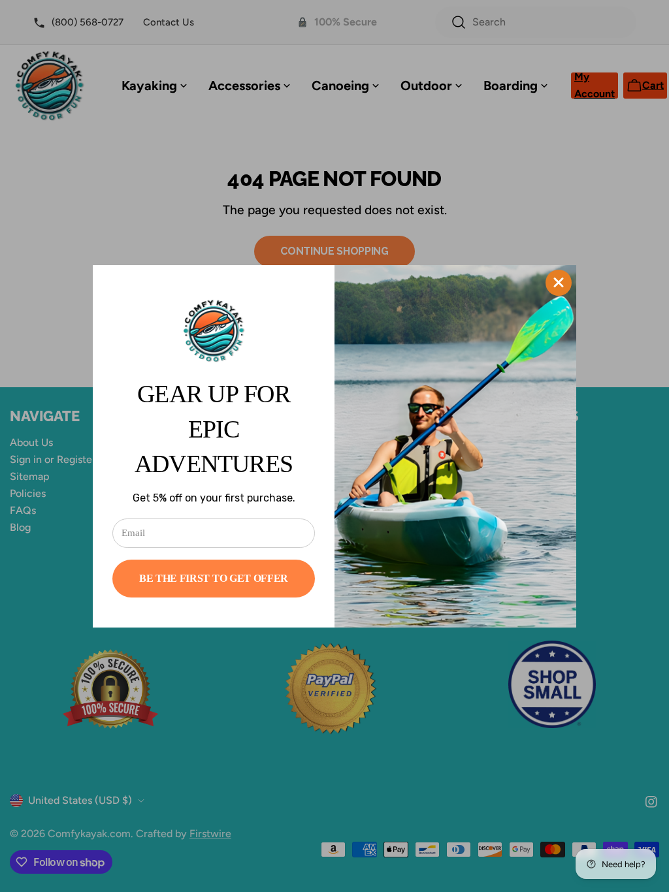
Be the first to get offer (213, 578)
